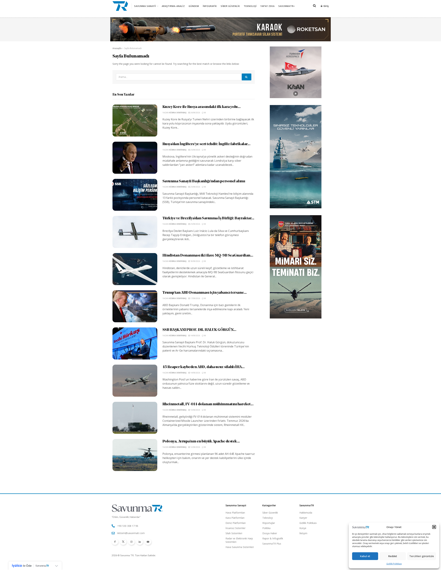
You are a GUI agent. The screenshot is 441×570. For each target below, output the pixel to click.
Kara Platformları (234, 517)
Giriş (326, 6)
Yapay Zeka (267, 6)
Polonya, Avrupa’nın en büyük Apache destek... (201, 441)
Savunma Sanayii (145, 6)
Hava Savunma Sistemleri (239, 547)
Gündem (194, 6)
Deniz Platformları (235, 523)
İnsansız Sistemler (235, 528)
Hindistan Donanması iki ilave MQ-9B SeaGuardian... (207, 256)
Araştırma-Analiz (173, 6)
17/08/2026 (195, 298)
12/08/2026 (195, 447)
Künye (302, 528)
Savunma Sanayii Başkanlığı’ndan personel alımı (203, 181)
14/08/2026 (195, 335)
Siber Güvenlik (230, 6)
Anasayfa (116, 48)
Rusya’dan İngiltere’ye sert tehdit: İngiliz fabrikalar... (206, 144)
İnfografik (210, 6)
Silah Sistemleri (233, 533)
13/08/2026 (195, 410)
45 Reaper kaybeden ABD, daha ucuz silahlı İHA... (203, 367)
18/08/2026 (195, 261)
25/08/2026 (195, 149)
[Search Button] (246, 77)
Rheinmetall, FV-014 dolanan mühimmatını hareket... (208, 404)
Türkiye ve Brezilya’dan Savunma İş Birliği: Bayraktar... (208, 218)
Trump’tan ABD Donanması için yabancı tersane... (204, 293)
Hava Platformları (235, 512)
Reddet (392, 556)
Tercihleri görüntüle (421, 556)
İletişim (303, 533)
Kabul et (365, 556)
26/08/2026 (195, 112)
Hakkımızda (305, 512)
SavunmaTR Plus (271, 543)
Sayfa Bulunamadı (133, 48)
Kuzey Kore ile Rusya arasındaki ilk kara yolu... (201, 107)
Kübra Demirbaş (177, 112)
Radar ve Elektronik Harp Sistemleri (239, 540)
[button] (434, 527)
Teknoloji (250, 6)
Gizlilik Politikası (394, 563)
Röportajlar (268, 523)
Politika (266, 528)
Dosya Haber (269, 533)
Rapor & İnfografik (272, 538)
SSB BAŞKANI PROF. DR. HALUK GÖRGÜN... (199, 330)
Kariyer (303, 517)
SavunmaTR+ (286, 6)
